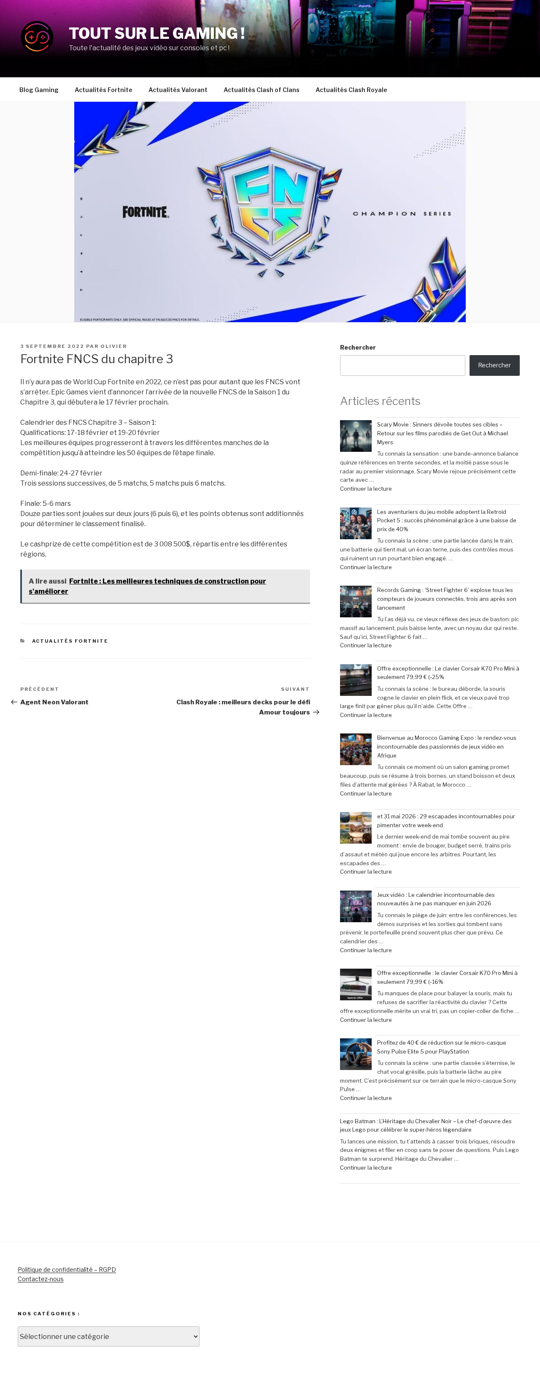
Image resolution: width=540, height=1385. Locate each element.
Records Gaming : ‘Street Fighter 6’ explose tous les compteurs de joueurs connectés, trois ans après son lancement (446, 599)
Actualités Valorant (178, 89)
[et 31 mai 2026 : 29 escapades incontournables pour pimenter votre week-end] (356, 829)
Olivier (113, 346)
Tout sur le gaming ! (157, 33)
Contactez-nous (41, 1278)
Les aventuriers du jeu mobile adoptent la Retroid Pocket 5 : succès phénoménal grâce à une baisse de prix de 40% (446, 520)
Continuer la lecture (366, 488)
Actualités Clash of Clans (262, 89)
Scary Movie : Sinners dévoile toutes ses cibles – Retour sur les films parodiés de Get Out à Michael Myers (442, 433)
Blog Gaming (39, 89)
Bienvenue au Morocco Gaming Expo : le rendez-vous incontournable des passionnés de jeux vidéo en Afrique (446, 746)
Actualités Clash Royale (351, 89)
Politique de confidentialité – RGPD (67, 1269)
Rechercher (358, 347)
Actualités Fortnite (103, 89)
